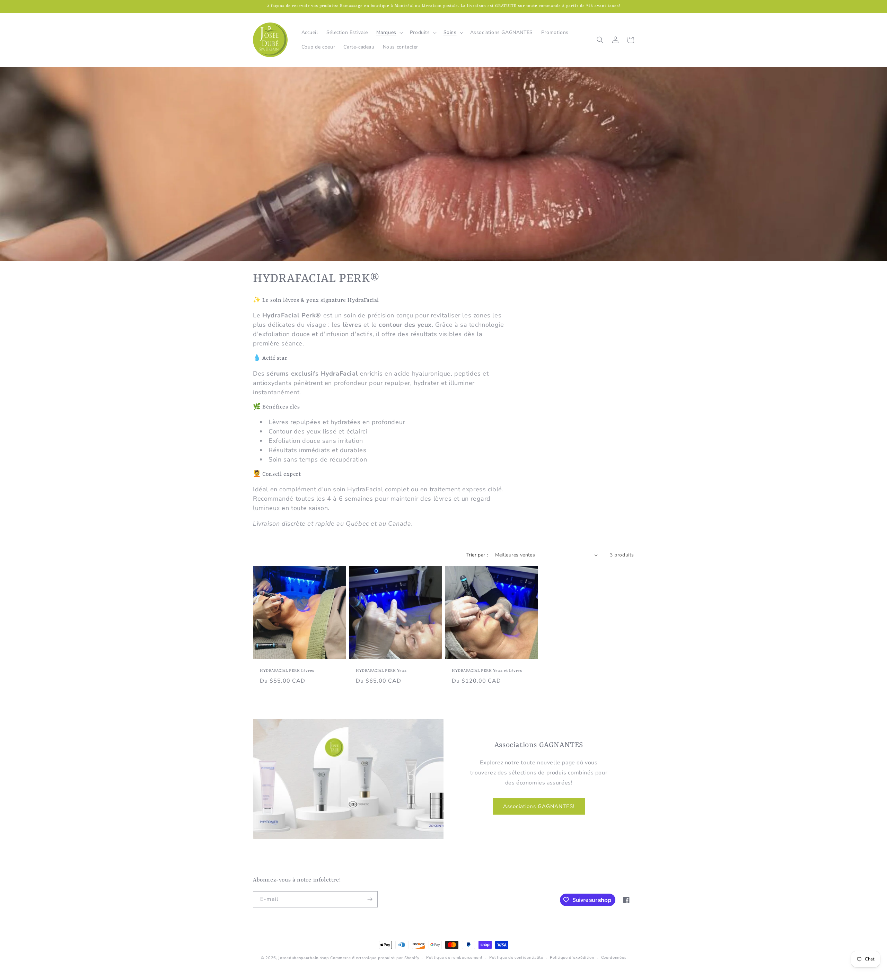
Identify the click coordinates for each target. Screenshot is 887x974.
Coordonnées (613, 957)
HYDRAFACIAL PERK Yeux (381, 671)
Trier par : (477, 555)
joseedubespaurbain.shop (304, 957)
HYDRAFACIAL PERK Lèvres (287, 671)
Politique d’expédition (572, 957)
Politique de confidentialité (516, 957)
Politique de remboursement (454, 957)
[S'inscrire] (369, 899)
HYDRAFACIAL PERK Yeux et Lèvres (487, 671)
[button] (389, 32)
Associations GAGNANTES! (538, 806)
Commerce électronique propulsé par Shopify (374, 957)
